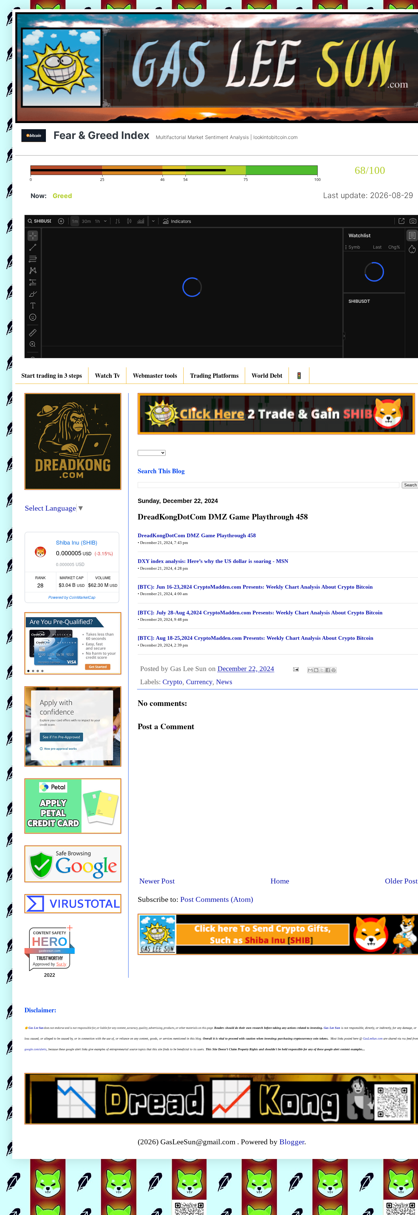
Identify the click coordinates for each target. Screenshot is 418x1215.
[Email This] (310, 670)
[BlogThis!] (316, 670)
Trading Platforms (214, 375)
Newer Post (157, 881)
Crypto (172, 682)
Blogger (291, 1142)
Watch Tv (107, 375)
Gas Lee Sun (35, 1027)
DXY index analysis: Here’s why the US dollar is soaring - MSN (213, 561)
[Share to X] (322, 670)
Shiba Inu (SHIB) (76, 542)
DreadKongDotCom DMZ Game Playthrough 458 (197, 535)
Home (280, 881)
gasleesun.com (49, 950)
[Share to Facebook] (328, 670)
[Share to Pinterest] (333, 670)
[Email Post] (295, 669)
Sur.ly (61, 964)
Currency (199, 682)
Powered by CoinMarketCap (71, 597)
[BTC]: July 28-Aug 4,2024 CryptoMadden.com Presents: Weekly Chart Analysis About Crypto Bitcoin (260, 612)
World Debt (267, 375)
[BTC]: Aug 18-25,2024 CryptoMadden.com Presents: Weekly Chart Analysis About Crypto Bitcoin (255, 638)
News (224, 682)
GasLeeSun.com (373, 1038)
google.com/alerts (35, 1049)
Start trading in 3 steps (51, 375)
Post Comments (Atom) (216, 899)
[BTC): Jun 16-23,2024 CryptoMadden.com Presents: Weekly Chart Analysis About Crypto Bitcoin (255, 587)
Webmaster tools (155, 375)
